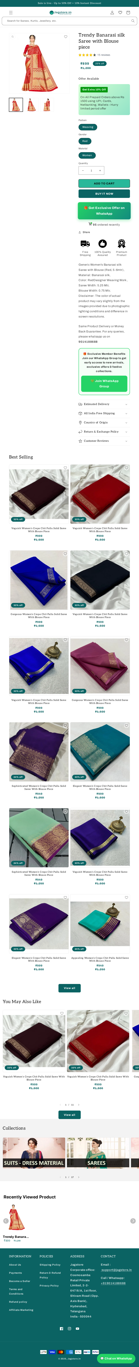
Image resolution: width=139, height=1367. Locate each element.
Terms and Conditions (16, 1291)
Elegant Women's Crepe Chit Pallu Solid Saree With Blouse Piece (100, 788)
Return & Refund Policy (50, 1275)
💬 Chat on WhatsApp (116, 1358)
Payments (15, 1273)
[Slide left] (60, 1105)
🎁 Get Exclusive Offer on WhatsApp (104, 210)
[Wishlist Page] (120, 13)
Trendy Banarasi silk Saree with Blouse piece (16, 1237)
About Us (15, 1264)
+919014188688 (113, 1283)
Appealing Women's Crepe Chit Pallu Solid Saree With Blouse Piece (100, 960)
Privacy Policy (49, 1285)
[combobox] (69, 21)
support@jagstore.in (116, 1269)
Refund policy (18, 1302)
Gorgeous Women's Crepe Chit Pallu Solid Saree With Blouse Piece (39, 616)
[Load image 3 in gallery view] (47, 105)
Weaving (87, 127)
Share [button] (86, 232)
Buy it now (104, 193)
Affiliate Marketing (21, 1310)
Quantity (83, 163)
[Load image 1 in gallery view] (16, 105)
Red (85, 141)
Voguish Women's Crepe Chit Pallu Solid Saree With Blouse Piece (38, 530)
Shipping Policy (50, 1264)
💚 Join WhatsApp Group (104, 383)
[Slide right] (79, 1105)
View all (69, 988)
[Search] (133, 21)
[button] (11, 13)
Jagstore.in (74, 1358)
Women (87, 155)
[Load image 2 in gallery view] (31, 105)
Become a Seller (19, 1281)
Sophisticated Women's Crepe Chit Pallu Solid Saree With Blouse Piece (39, 788)
